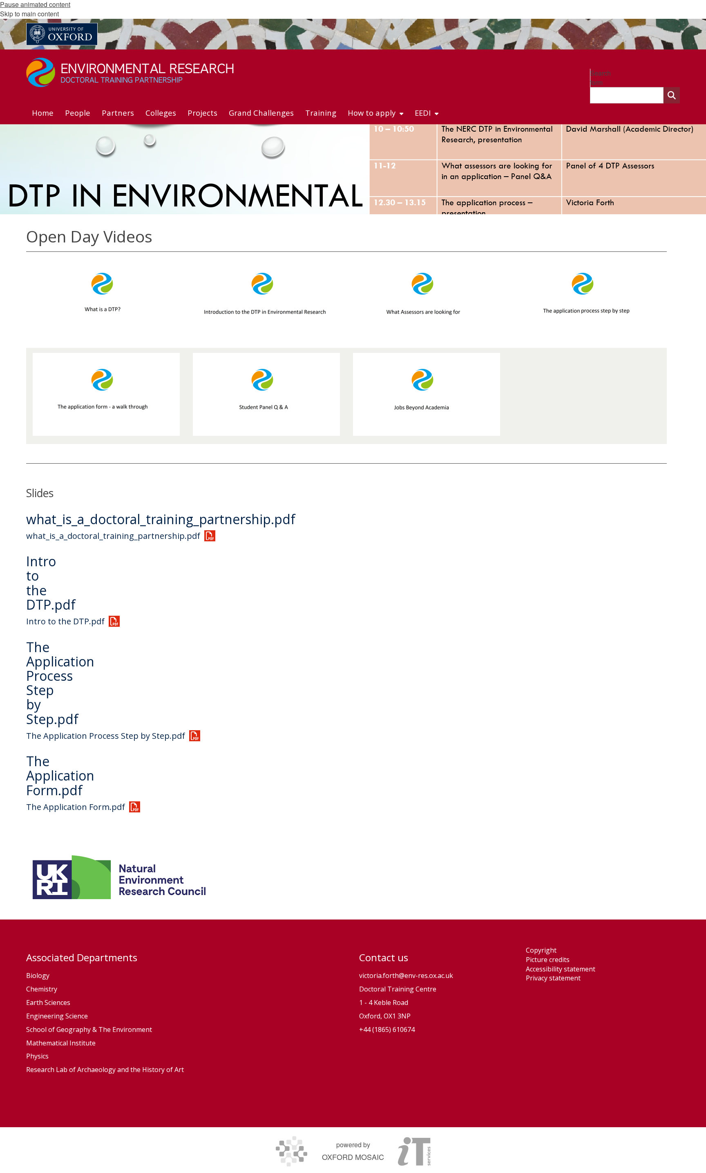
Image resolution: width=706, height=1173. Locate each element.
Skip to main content (29, 13)
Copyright (541, 950)
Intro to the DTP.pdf (65, 621)
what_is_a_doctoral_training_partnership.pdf (160, 519)
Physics (38, 1056)
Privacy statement (553, 977)
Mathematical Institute (61, 1042)
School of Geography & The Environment (89, 1029)
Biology (37, 975)
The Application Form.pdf (60, 775)
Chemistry (41, 989)
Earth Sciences (48, 1002)
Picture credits (548, 959)
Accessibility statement (560, 968)
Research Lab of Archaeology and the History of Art (105, 1069)
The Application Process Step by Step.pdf (60, 683)
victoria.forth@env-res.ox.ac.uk (406, 975)
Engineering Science (57, 1016)
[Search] (672, 95)
